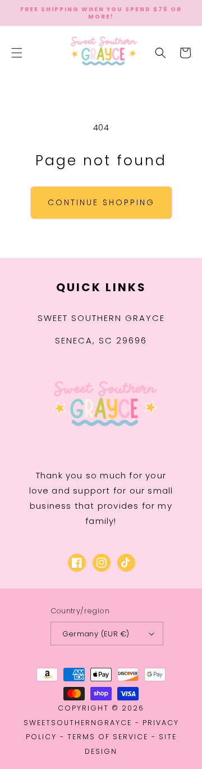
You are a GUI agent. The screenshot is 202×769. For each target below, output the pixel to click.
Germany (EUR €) (96, 633)
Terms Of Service (107, 736)
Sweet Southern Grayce (101, 318)
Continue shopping (101, 202)
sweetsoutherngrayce (78, 722)
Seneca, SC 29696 (101, 340)
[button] (16, 52)
